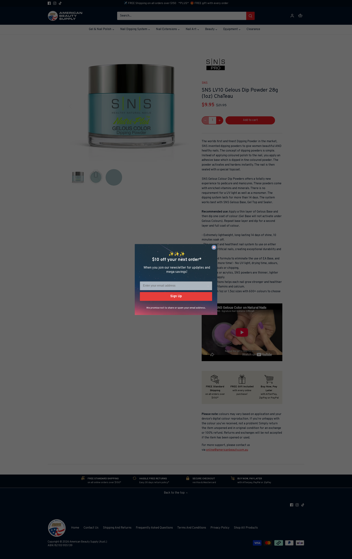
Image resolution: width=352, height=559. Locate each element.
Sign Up (176, 296)
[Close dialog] (214, 247)
